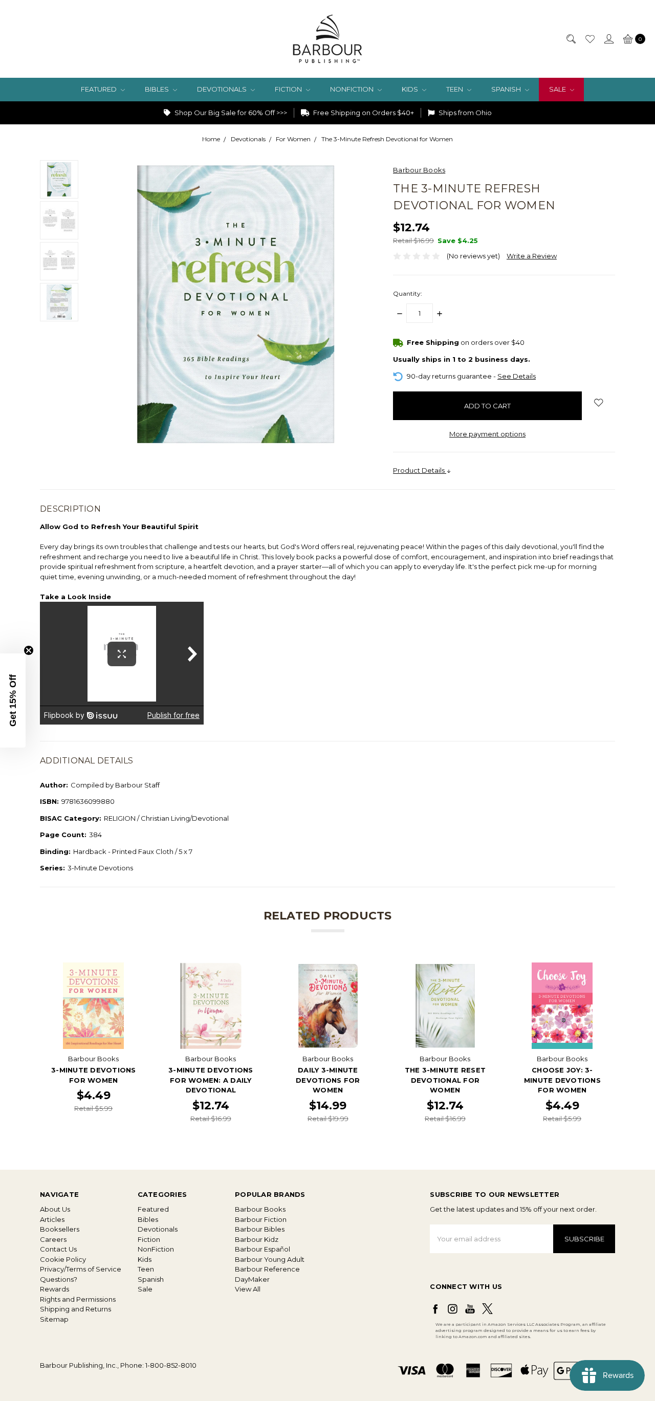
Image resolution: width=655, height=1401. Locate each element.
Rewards (54, 1289)
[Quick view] (130, 969)
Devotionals (222, 89)
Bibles (157, 89)
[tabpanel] (93, 1043)
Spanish (506, 89)
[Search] (570, 39)
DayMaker (252, 1279)
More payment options (487, 434)
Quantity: (407, 293)
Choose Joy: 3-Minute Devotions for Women (562, 1080)
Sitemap (54, 1319)
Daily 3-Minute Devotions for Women (328, 1080)
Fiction (289, 89)
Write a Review (532, 256)
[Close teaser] (29, 650)
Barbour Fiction (261, 1219)
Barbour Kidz (256, 1239)
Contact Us (58, 1249)
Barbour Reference (267, 1269)
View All (247, 1289)
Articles (52, 1219)
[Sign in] (608, 39)
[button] (13, 700)
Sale (558, 89)
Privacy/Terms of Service (80, 1269)
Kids (411, 89)
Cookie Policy (63, 1259)
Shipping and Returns (75, 1309)
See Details (516, 376)
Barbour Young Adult (269, 1259)
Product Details (419, 470)
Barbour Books (260, 1209)
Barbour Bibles (260, 1229)
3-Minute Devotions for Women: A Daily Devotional (210, 1080)
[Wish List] (589, 39)
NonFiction (352, 89)
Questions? (58, 1279)
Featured (99, 89)
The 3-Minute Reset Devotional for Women (445, 1080)
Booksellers (59, 1229)
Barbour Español (262, 1249)
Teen (455, 89)
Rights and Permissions (78, 1299)
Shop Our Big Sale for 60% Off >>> (230, 112)
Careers (53, 1239)
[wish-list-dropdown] (598, 402)
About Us (55, 1209)
